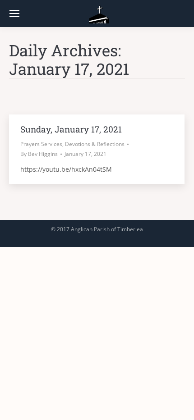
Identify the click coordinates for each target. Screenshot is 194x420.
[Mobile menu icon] (14, 13)
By (39, 154)
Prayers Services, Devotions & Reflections (72, 144)
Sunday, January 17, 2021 (71, 129)
